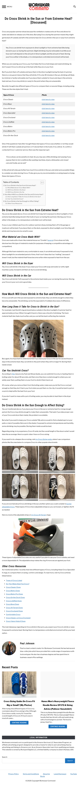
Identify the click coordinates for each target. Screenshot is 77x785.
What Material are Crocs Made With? (18, 187)
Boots (42, 776)
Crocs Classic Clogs (13, 587)
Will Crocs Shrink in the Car (16, 192)
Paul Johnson (27, 643)
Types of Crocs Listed (14, 580)
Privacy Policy (13, 774)
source (50, 240)
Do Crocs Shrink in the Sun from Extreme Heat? (20, 185)
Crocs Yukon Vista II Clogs (15, 621)
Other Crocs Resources (15, 203)
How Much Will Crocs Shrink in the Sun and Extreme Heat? (24, 194)
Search (4, 757)
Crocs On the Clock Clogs (15, 597)
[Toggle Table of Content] (41, 182)
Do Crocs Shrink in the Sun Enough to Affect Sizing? (22, 201)
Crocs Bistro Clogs (13, 591)
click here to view (48, 99)
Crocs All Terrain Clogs (14, 608)
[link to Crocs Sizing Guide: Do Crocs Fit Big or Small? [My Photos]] (19, 684)
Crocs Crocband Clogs (14, 611)
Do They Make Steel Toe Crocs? (17, 584)
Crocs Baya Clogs (12, 604)
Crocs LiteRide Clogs (14, 601)
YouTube (73, 774)
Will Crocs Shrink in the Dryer (17, 190)
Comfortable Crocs (13, 614)
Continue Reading (19, 723)
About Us (46, 774)
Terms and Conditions (31, 774)
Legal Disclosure (60, 774)
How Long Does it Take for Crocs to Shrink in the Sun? (24, 196)
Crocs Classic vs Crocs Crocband (18, 618)
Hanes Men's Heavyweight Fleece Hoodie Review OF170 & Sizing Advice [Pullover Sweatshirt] (57, 705)
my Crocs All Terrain (38, 515)
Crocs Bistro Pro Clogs (14, 594)
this (13, 374)
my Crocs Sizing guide (43, 439)
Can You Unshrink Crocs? (15, 199)
